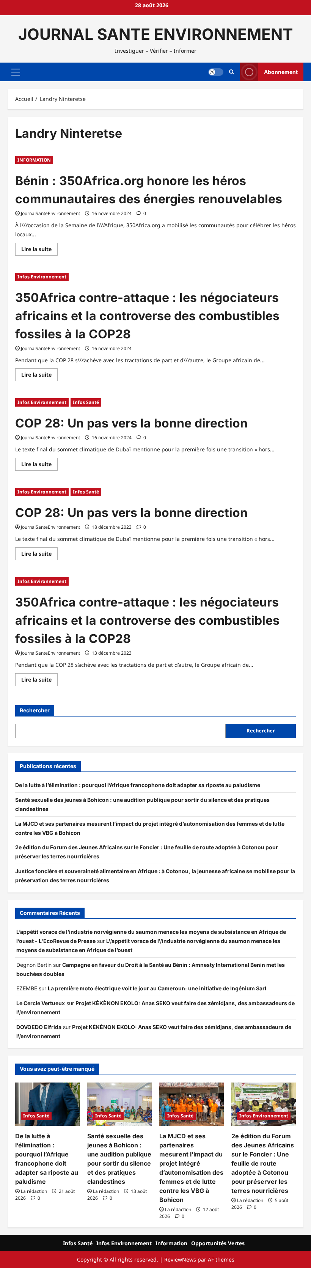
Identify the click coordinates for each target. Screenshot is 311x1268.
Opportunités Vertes (218, 1243)
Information (171, 1243)
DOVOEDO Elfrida (38, 1027)
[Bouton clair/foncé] (215, 72)
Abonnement (281, 72)
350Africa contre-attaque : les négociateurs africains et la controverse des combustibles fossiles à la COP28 (147, 315)
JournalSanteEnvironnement (50, 213)
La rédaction (34, 1191)
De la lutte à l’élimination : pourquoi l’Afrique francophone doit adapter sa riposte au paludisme (137, 785)
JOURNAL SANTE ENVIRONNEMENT (155, 34)
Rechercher (35, 710)
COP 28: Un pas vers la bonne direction (131, 423)
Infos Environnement (41, 276)
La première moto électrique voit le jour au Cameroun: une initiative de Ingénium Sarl (157, 988)
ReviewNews (180, 1259)
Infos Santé (86, 402)
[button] (16, 72)
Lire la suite (39, 250)
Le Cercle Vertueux (40, 1003)
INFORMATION (34, 160)
